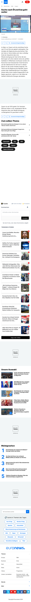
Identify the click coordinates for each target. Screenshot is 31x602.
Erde (17, 561)
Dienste (3, 582)
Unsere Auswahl (8, 369)
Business (3, 561)
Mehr (2, 586)
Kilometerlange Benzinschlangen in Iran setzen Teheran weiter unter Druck (13, 124)
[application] (15, 24)
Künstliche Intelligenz (12, 540)
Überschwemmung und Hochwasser (15, 529)
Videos (3, 571)
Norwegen (23, 533)
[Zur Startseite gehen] (6, 2)
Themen (3, 554)
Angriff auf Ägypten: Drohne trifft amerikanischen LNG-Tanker (9, 135)
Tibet (23, 540)
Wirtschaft (21, 537)
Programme (19, 571)
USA (22, 141)
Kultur (17, 567)
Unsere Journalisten (6, 574)
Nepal (13, 533)
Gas (15, 141)
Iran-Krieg (9, 521)
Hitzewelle (10, 537)
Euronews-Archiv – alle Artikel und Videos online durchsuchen (22, 576)
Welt (12, 6)
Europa (3, 557)
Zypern (16, 6)
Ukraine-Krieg (20, 521)
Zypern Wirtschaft (8, 149)
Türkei (5, 145)
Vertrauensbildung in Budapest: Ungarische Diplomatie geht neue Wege (12, 130)
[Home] (1, 6)
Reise (2, 567)
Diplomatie (6, 141)
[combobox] (15, 511)
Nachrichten (6, 6)
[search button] (27, 511)
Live (27, 2)
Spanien (10, 525)
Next (2, 564)
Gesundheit (20, 525)
